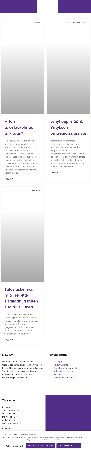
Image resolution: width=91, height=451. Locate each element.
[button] (23, 4)
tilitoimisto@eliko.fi (11, 423)
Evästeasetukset (14, 446)
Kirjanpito (58, 361)
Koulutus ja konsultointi (65, 368)
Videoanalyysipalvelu (63, 371)
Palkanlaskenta (61, 364)
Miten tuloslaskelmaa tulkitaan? (19, 127)
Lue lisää (8, 179)
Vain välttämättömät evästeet (40, 445)
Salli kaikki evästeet (69, 446)
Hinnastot (58, 374)
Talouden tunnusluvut (64, 377)
